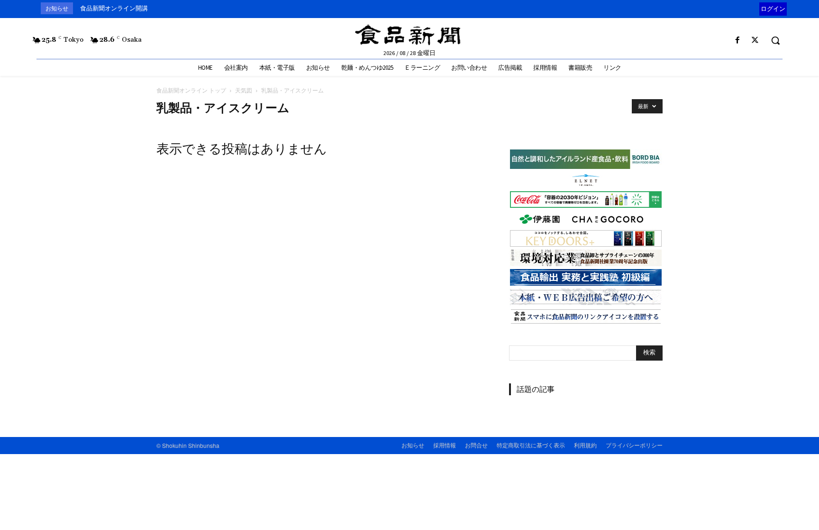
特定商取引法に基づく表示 (531, 445)
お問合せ (476, 445)
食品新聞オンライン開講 (114, 8)
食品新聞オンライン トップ (191, 90)
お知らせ (412, 445)
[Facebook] (737, 40)
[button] (775, 40)
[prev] (757, 8)
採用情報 (444, 445)
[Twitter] (755, 40)
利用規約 (585, 445)
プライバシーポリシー (634, 445)
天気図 (243, 90)
